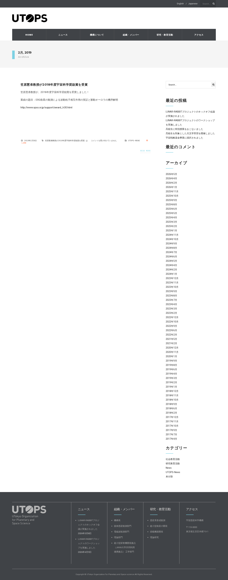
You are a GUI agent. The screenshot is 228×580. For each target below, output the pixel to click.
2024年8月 (171, 248)
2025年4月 (171, 217)
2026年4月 (171, 178)
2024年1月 (171, 274)
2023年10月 (172, 287)
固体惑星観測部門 (122, 526)
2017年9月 (171, 430)
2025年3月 (171, 221)
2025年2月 (171, 226)
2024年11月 (172, 235)
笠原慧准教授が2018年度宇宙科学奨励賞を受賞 (54, 84)
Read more (145, 151)
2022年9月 (171, 326)
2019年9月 (171, 360)
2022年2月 (171, 334)
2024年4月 (171, 265)
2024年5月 (171, 261)
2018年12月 (172, 391)
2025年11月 (172, 191)
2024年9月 (171, 243)
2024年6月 (171, 256)
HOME (29, 34)
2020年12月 (172, 347)
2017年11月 (172, 421)
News (169, 468)
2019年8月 (171, 365)
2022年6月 (171, 330)
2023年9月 (171, 291)
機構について (97, 34)
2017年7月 (171, 434)
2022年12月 (172, 317)
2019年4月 (171, 373)
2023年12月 (172, 278)
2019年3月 (171, 378)
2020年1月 (171, 356)
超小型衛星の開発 (158, 526)
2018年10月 (172, 399)
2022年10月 (172, 321)
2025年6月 (171, 208)
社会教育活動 (173, 459)
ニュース (63, 34)
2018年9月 (171, 404)
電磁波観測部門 (121, 531)
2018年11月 (172, 395)
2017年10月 (172, 425)
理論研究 (154, 537)
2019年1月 (171, 386)
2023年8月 (171, 295)
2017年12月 (172, 417)
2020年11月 (172, 352)
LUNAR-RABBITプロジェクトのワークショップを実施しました (89, 543)
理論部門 (118, 537)
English (180, 4)
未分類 (169, 476)
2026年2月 (171, 182)
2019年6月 (171, 369)
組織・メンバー (131, 34)
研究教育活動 (173, 463)
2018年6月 (171, 408)
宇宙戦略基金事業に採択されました (184, 137)
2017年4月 (171, 438)
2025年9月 (171, 200)
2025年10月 (172, 195)
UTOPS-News (134, 140)
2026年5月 (171, 174)
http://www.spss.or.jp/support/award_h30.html (46, 107)
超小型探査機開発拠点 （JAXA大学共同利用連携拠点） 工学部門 (125, 547)
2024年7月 (171, 252)
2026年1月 (171, 187)
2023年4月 (171, 304)
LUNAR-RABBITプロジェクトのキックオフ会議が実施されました (89, 524)
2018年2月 (171, 412)
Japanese (192, 4)
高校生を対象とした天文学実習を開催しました (190, 133)
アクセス (199, 34)
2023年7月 (171, 300)
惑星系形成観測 (157, 520)
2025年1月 (171, 230)
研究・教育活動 (165, 34)
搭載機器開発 (156, 531)
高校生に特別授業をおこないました (184, 129)
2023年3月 (171, 308)
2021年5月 (171, 339)
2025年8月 (171, 204)
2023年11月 (172, 282)
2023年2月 (171, 313)
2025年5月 (171, 213)
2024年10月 (172, 239)
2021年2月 (171, 343)
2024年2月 (171, 269)
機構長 (117, 520)
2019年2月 (171, 382)
